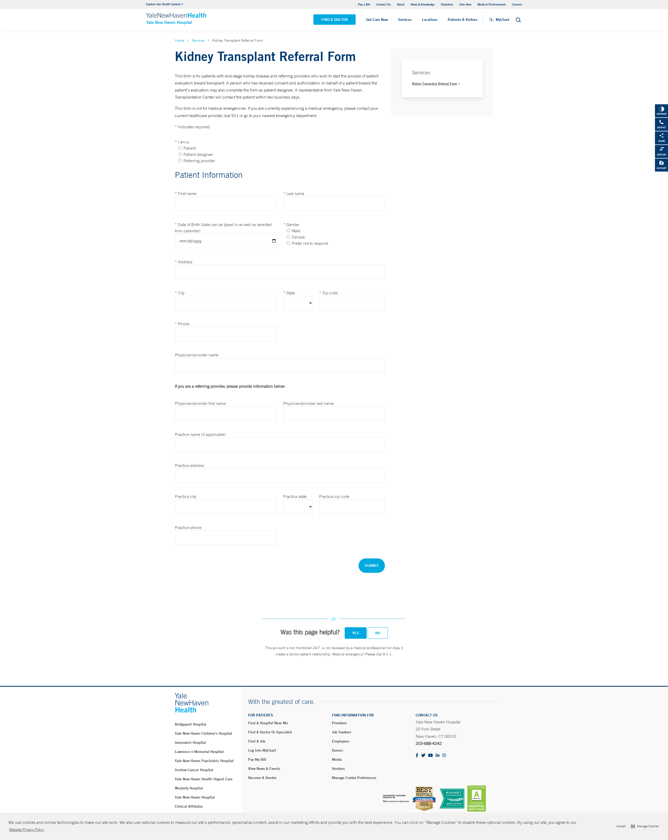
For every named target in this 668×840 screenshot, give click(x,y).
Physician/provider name (196, 354)
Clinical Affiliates (189, 806)
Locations (429, 19)
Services (404, 19)
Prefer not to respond (310, 243)
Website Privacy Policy (26, 829)
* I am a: (182, 141)
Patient (189, 148)
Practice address (189, 465)
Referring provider (199, 160)
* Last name (293, 193)
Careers (517, 4)
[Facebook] (417, 755)
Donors (337, 750)
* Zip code (328, 292)
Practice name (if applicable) (200, 434)
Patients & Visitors (462, 19)
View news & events (264, 768)
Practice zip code (334, 496)
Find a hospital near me (268, 723)
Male (296, 230)
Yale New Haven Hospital (195, 797)
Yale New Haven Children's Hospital (203, 733)
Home (179, 40)
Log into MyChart (262, 750)
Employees (340, 741)
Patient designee (198, 154)
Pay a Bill (364, 4)
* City (179, 292)
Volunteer (447, 4)
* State (289, 292)
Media (337, 759)
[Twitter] (423, 755)
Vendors (338, 768)
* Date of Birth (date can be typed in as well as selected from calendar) (223, 227)
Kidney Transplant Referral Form (434, 83)
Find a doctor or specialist (270, 732)
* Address (183, 261)
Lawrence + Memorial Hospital (199, 751)
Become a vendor (262, 777)
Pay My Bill (257, 759)
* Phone (182, 323)
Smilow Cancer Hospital (194, 770)
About (400, 4)
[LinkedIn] (437, 755)
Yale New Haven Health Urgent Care (203, 779)
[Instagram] (444, 755)
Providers (339, 723)
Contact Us (383, 4)
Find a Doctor (334, 19)
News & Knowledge (423, 4)
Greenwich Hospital (190, 742)
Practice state (295, 496)
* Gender (291, 224)
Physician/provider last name (308, 403)
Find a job (256, 741)
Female (298, 237)
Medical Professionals (492, 4)
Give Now (465, 4)
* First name (185, 193)
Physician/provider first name (200, 403)
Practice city (185, 496)
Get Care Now (377, 19)
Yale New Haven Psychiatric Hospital (204, 760)
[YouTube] (430, 755)
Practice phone (188, 527)
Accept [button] (620, 826)
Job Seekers (341, 732)
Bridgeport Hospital (190, 724)
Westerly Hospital (189, 788)
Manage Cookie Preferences (354, 777)
